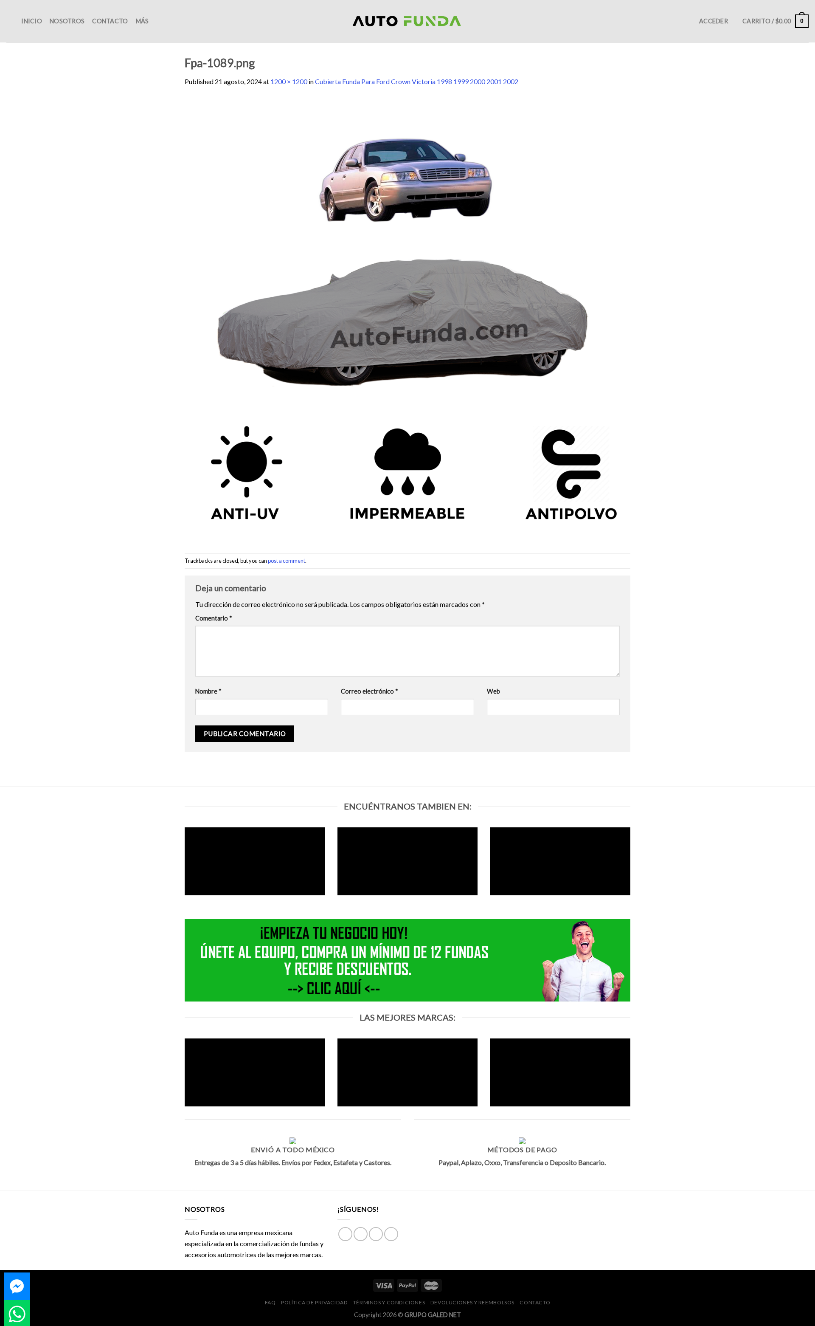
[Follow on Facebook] (345, 1234)
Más (142, 21)
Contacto (110, 21)
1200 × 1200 (288, 81)
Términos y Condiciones (389, 1302)
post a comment (286, 560)
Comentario (213, 618)
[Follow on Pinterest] (391, 1234)
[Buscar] (10, 21)
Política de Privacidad (314, 1302)
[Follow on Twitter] (376, 1234)
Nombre (208, 691)
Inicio (31, 21)
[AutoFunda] (407, 21)
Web (493, 691)
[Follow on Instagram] (361, 1234)
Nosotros (67, 21)
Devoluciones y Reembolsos (472, 1302)
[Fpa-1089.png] (407, 319)
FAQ (270, 1302)
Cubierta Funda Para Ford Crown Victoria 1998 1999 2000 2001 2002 (416, 81)
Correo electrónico (369, 691)
